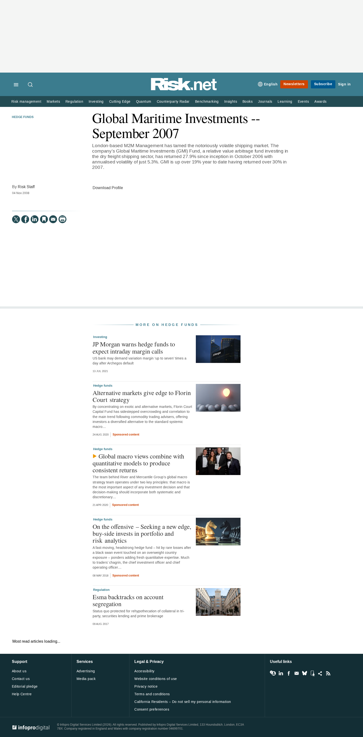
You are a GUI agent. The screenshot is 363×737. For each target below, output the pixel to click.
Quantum (143, 102)
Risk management (26, 102)
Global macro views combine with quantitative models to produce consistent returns (138, 463)
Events (303, 102)
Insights (230, 102)
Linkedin (281, 673)
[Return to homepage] (184, 89)
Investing (96, 102)
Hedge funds (23, 117)
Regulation (74, 102)
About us (19, 671)
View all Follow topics (273, 673)
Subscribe (323, 84)
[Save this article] (44, 219)
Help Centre (22, 694)
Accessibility (144, 671)
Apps (312, 673)
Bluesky (304, 673)
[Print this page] (62, 219)
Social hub (320, 673)
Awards (320, 102)
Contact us (21, 679)
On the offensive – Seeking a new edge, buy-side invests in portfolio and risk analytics (142, 533)
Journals (265, 102)
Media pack (86, 679)
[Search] (31, 85)
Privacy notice (146, 686)
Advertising (86, 671)
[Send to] (53, 219)
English (271, 84)
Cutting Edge (120, 102)
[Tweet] (16, 219)
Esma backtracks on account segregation (128, 600)
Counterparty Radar (173, 102)
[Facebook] (25, 219)
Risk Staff (26, 186)
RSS (328, 673)
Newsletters (294, 84)
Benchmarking (207, 102)
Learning (285, 102)
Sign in (344, 84)
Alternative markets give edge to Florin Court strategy (142, 396)
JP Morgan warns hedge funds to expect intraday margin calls (134, 347)
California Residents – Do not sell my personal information (182, 701)
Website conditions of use (155, 679)
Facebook (289, 673)
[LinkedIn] (35, 219)
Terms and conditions (152, 694)
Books (247, 102)
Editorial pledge (25, 686)
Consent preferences (151, 709)
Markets (53, 102)
